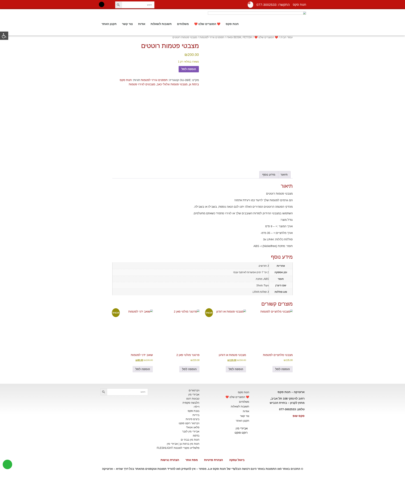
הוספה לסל (188, 69)
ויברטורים (194, 390)
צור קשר (127, 24)
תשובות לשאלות (161, 24)
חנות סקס (232, 24)
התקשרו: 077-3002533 (273, 4)
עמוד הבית (286, 37)
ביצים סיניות (192, 419)
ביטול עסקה (237, 460)
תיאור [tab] (284, 174)
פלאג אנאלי (192, 427)
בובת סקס (193, 410)
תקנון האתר (109, 24)
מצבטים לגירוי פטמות (142, 84)
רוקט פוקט (241, 432)
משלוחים (183, 24)
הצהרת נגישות (170, 460)
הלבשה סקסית (191, 402)
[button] (4, 36)
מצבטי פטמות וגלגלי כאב (172, 84)
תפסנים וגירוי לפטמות (211, 37)
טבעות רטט (192, 398)
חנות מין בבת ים (190, 439)
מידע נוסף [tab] (268, 174)
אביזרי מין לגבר (190, 431)
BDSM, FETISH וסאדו (239, 37)
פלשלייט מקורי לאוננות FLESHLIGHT (178, 447)
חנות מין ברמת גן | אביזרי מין (183, 443)
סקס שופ (299, 416)
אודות (141, 24)
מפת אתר (191, 460)
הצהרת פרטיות (213, 460)
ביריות (196, 415)
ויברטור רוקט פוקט (189, 423)
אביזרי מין (242, 428)
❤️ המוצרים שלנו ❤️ (207, 24)
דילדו (196, 406)
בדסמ (196, 435)
